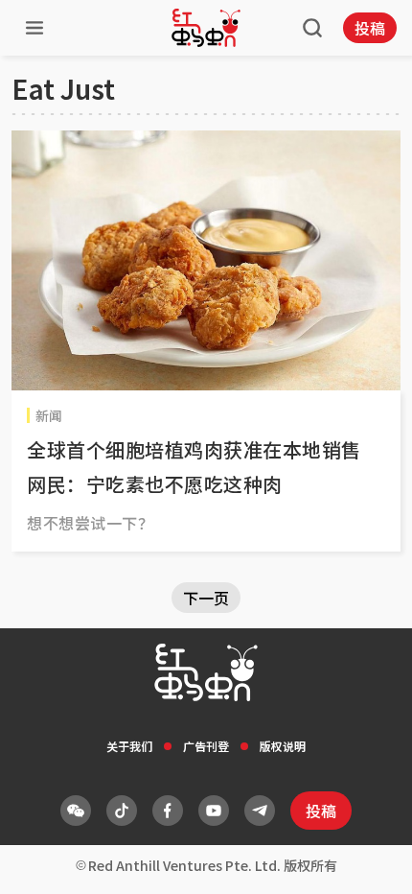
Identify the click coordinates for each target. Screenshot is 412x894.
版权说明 (283, 746)
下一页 (206, 597)
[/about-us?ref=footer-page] (75, 810)
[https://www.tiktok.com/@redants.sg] (121, 810)
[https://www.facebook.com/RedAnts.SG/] (167, 810)
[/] (206, 28)
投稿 (370, 27)
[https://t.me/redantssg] (259, 810)
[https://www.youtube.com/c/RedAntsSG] (213, 810)
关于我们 (129, 746)
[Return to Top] (368, 859)
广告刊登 (206, 746)
